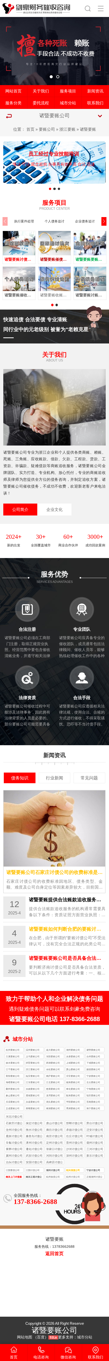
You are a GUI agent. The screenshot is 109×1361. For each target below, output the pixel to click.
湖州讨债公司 (53, 1170)
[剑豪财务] (36, 7)
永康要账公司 (73, 1056)
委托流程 (41, 103)
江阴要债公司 (13, 1170)
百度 (41, 1337)
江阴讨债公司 (33, 1170)
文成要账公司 (13, 1108)
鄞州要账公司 (13, 1088)
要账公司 (47, 129)
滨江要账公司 (33, 1069)
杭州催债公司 (53, 1176)
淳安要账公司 (73, 1076)
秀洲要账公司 (73, 1108)
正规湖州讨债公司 (94, 1177)
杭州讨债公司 (73, 1176)
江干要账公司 (13, 1069)
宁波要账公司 (93, 1076)
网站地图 (24, 1337)
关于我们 (41, 91)
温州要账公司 (33, 1049)
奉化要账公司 (73, 1088)
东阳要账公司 (53, 1056)
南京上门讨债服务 (14, 1177)
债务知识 (19, 777)
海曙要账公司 (13, 1082)
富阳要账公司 (13, 1076)
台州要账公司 (93, 1056)
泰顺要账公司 (33, 1108)
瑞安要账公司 (93, 1095)
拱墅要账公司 (33, 1062)
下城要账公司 (93, 1062)
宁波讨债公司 (93, 1170)
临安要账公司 (33, 1076)
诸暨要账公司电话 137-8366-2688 (54, 1018)
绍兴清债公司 (73, 1170)
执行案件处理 (24, 221)
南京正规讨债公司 (34, 1177)
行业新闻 (54, 777)
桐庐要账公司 (53, 1076)
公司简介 (20, 509)
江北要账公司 (53, 1082)
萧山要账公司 (73, 1069)
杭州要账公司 (13, 1049)
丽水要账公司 (13, 1062)
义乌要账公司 (33, 1056)
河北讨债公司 (14, 1116)
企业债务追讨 (85, 221)
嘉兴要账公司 (53, 1049)
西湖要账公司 (53, 1062)
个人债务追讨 (54, 221)
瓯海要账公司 (73, 1095)
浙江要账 (67, 129)
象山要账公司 (13, 1095)
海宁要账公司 (93, 1108)
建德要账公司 (93, 1069)
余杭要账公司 (53, 1069)
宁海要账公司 (93, 1088)
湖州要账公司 (73, 1049)
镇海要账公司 (73, 1082)
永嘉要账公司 (33, 1101)
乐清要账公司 (13, 1101)
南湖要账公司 (53, 1108)
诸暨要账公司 (93, 1049)
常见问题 (89, 777)
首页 (30, 129)
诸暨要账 (88, 129)
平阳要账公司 (73, 1101)
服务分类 (13, 103)
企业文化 (54, 509)
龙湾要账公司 (53, 1095)
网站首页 (13, 91)
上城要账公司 (73, 1062)
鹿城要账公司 (33, 1095)
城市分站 (68, 103)
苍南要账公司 (93, 1101)
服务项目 (68, 91)
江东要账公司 (33, 1082)
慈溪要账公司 (53, 1088)
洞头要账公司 (53, 1101)
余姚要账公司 (33, 1088)
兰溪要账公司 (13, 1056)
